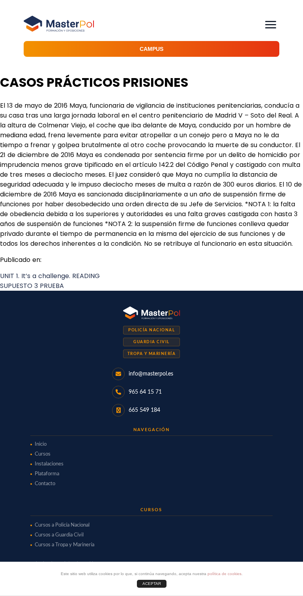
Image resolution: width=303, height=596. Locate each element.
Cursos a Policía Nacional (62, 525)
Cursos (42, 454)
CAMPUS (151, 49)
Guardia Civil (151, 342)
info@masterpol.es (151, 374)
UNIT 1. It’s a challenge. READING (50, 275)
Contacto (45, 483)
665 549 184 (144, 410)
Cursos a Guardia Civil (59, 535)
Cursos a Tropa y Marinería (64, 544)
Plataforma (47, 473)
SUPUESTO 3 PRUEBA (32, 285)
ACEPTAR (151, 583)
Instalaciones (49, 464)
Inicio (41, 444)
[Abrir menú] (270, 25)
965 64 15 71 (145, 392)
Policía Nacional (151, 330)
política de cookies (224, 574)
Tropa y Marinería (151, 354)
